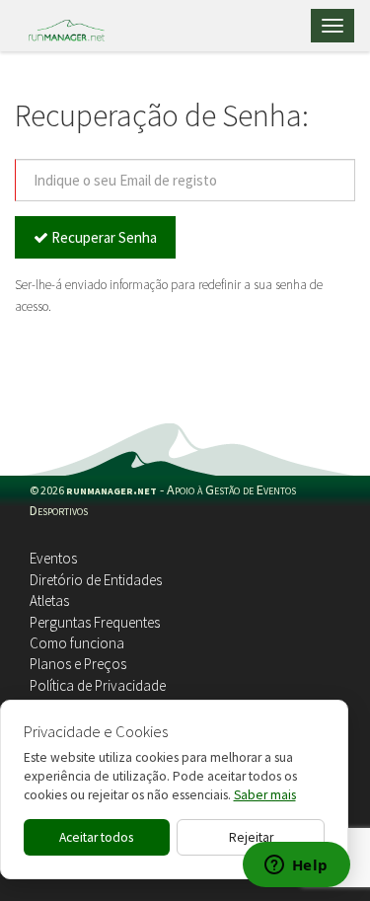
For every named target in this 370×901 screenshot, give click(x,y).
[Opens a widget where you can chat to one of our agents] (296, 866)
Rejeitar (251, 837)
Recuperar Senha (102, 237)
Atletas (49, 600)
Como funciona (77, 643)
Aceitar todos (96, 837)
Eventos (53, 558)
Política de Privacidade (98, 685)
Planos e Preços (78, 663)
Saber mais (265, 795)
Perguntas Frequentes (95, 622)
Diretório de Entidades (96, 579)
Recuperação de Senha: (162, 116)
